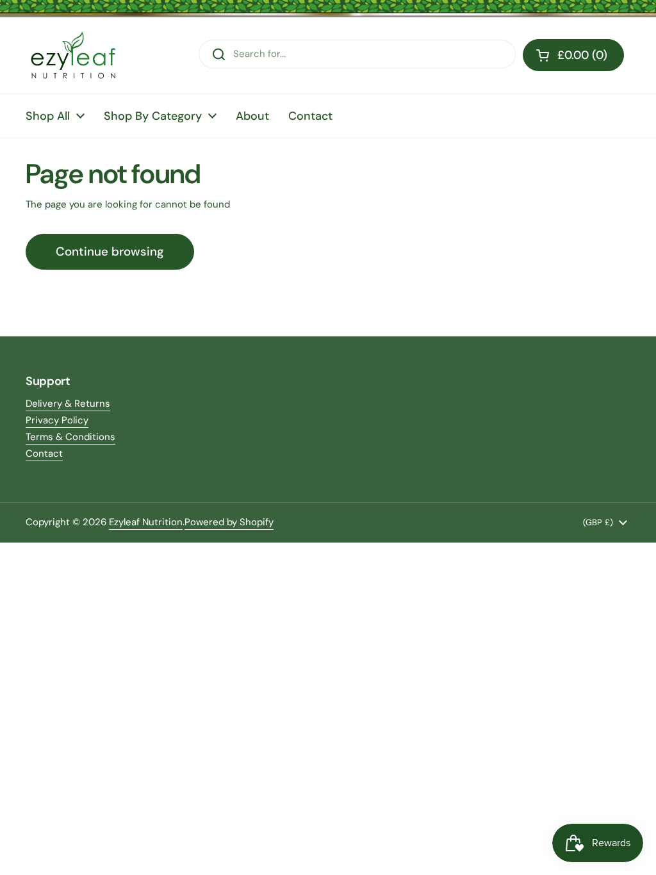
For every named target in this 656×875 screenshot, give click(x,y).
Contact (44, 453)
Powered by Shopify (229, 522)
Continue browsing (110, 251)
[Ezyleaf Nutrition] (73, 55)
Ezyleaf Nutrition (146, 522)
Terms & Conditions (70, 436)
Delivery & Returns (68, 403)
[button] (573, 55)
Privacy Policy (57, 420)
